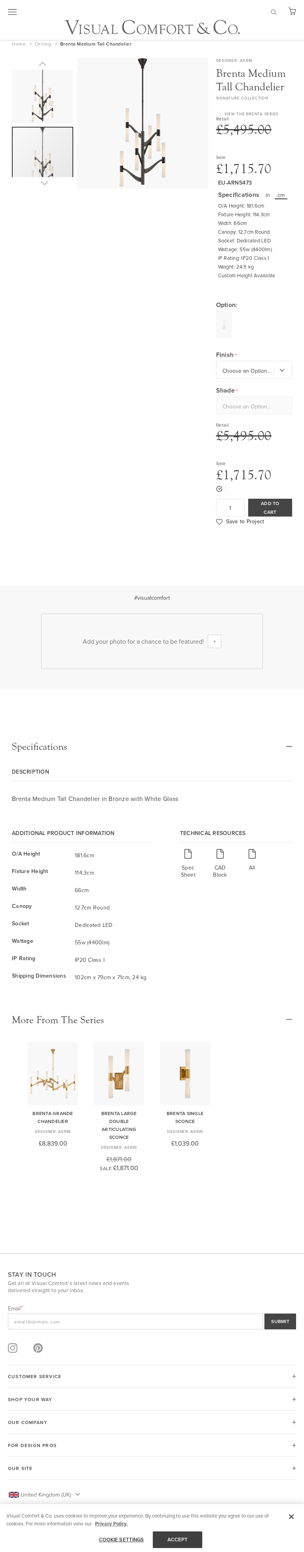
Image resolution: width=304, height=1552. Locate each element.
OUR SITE (20, 1468)
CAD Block (220, 871)
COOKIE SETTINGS (121, 1539)
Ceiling (44, 43)
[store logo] (152, 27)
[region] (152, 1528)
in (268, 195)
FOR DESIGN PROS (32, 1445)
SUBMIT (280, 1321)
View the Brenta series (251, 113)
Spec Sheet (188, 871)
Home (19, 43)
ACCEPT (177, 1539)
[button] (42, 64)
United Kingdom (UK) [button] (45, 1495)
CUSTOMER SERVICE (34, 1376)
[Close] (291, 1516)
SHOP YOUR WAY (30, 1399)
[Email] (152, 1321)
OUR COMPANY (28, 1422)
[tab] (152, 746)
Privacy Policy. (111, 1523)
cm (281, 195)
